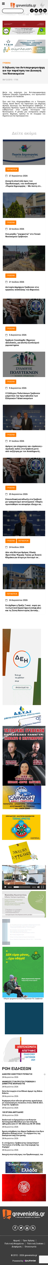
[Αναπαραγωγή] (5, 887)
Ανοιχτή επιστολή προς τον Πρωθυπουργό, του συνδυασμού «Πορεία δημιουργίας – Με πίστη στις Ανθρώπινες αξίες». (23, 183)
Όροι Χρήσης (29, 1240)
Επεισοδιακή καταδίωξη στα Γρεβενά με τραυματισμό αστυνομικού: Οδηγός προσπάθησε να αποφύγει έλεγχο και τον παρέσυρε (24, 502)
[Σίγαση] (38, 887)
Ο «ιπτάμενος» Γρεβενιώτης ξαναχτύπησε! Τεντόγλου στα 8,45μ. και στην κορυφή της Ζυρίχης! (20, 1145)
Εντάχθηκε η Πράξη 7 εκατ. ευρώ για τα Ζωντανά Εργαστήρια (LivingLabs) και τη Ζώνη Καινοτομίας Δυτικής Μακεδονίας (23, 608)
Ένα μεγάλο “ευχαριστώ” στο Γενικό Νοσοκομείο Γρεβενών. (22, 235)
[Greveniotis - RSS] (45, 10)
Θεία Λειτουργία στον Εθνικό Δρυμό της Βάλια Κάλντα (22, 1092)
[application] (24, 877)
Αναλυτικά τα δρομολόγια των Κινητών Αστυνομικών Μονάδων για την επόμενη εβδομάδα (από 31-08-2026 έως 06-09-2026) (21, 1122)
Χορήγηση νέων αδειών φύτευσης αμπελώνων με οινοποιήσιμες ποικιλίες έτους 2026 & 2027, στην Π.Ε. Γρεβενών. (22, 1103)
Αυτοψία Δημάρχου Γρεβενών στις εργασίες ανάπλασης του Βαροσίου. (22, 288)
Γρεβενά (11, 223)
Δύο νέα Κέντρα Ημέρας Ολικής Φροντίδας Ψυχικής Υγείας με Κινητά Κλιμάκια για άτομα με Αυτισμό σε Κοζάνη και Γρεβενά (23, 555)
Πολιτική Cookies (35, 1243)
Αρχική (16, 1240)
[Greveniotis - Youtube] (40, 10)
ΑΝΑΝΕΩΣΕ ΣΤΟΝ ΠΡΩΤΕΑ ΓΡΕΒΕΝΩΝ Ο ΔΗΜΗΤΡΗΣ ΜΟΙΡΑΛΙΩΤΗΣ (19, 1083)
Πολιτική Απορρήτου (14, 1243)
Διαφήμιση (17, 1246)
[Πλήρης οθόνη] (42, 887)
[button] (24, 877)
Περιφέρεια (12, 170)
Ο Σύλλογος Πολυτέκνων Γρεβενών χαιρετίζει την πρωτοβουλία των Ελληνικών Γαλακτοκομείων (22, 396)
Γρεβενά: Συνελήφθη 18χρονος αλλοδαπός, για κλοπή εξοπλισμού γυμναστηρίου (22, 342)
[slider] (22, 887)
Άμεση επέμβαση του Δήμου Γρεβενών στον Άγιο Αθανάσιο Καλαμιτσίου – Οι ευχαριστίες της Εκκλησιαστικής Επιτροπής (23, 1133)
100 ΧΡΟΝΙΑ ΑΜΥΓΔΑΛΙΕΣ (12, 1112)
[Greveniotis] (23, 5)
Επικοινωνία (30, 1246)
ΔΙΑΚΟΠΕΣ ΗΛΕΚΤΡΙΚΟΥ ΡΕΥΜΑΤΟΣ (17, 1074)
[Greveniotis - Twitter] (36, 10)
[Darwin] (30, 1261)
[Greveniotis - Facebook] (32, 10)
